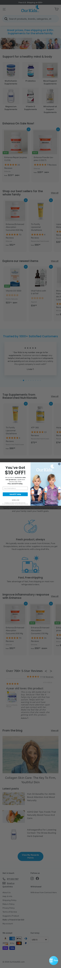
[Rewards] (53, 960)
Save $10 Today (15, 494)
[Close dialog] (59, 464)
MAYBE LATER (15, 500)
